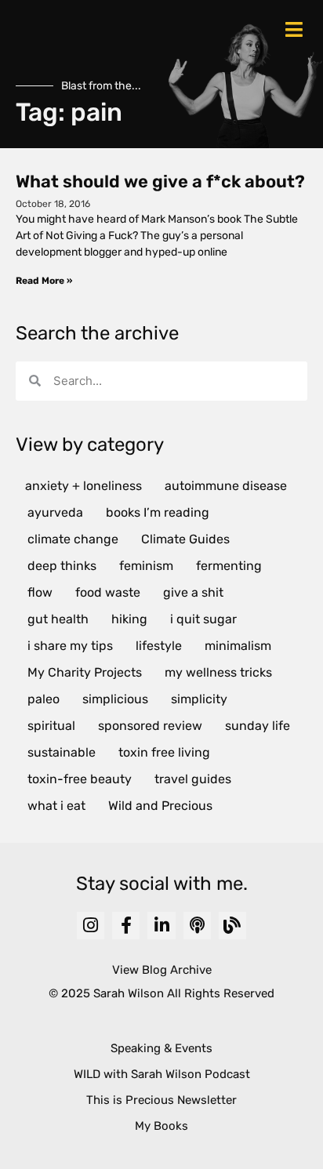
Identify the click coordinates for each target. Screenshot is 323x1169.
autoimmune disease (226, 485)
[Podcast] (197, 925)
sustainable (61, 752)
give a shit (193, 592)
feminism (146, 565)
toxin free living (164, 752)
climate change (72, 539)
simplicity (199, 699)
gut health (58, 619)
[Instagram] (90, 925)
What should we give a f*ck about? (160, 181)
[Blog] (232, 925)
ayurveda (55, 512)
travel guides (192, 778)
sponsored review (150, 725)
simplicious (115, 699)
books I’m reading (157, 512)
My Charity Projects (84, 672)
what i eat (56, 805)
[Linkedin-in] (161, 925)
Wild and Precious (160, 805)
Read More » (44, 280)
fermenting (229, 565)
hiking (129, 619)
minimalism (238, 645)
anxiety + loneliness (83, 485)
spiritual (51, 725)
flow (40, 592)
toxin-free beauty (79, 778)
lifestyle (159, 645)
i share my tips (70, 645)
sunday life (257, 725)
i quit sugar (203, 619)
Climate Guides (185, 539)
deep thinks (61, 565)
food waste (107, 592)
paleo (43, 699)
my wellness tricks (218, 672)
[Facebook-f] (126, 925)
